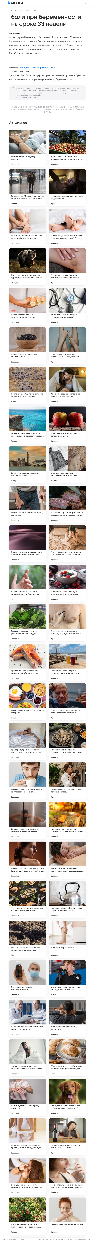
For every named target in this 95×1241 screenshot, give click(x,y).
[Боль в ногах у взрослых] (67, 939)
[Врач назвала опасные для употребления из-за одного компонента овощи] (27, 622)
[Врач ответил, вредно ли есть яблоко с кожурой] (67, 425)
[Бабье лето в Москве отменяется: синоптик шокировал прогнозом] (27, 187)
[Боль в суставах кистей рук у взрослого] (27, 1097)
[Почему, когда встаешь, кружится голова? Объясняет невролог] (27, 543)
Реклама (21, 1239)
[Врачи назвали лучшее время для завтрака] (27, 701)
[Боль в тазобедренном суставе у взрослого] (27, 504)
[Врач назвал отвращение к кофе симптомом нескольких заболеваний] (27, 781)
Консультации (16, 10)
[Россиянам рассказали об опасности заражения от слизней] (67, 820)
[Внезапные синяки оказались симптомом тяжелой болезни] (67, 266)
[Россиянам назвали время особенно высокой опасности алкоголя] (67, 662)
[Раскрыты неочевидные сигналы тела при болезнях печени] (27, 227)
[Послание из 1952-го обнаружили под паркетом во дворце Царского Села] (27, 385)
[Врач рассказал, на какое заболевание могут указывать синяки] (67, 345)
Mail (3, 1239)
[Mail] (8, 3)
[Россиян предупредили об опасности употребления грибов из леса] (67, 741)
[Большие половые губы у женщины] (27, 148)
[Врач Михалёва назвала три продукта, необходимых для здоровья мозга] (27, 662)
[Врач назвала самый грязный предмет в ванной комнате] (27, 820)
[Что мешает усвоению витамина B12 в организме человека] (27, 899)
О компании (11, 1239)
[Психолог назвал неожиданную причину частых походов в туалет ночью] (27, 1136)
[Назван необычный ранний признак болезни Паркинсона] (27, 583)
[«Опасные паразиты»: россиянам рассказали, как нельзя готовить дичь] (67, 504)
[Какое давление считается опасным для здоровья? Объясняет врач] (67, 306)
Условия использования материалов (59, 1239)
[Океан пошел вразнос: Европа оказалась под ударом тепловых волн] (27, 425)
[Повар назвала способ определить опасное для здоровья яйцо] (27, 306)
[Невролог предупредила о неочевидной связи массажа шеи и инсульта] (67, 860)
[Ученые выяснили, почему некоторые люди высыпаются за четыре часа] (27, 1057)
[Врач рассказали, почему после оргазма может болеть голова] (67, 543)
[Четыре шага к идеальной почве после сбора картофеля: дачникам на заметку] (27, 939)
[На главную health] (17, 3)
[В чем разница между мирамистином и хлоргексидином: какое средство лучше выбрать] (27, 978)
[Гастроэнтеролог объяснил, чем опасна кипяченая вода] (67, 899)
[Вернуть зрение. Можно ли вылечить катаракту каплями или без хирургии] (27, 1176)
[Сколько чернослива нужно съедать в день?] (27, 345)
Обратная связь (80, 1239)
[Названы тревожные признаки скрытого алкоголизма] (67, 1136)
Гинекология (30, 10)
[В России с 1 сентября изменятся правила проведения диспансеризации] (27, 1018)
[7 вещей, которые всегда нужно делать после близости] (67, 385)
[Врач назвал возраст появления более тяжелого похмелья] (67, 701)
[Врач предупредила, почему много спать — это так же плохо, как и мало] (27, 741)
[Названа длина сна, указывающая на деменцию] (67, 187)
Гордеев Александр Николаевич (38, 67)
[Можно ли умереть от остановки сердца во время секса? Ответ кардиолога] (67, 227)
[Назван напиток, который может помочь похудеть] (67, 781)
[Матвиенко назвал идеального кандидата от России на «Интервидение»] (67, 978)
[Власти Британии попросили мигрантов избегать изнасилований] (27, 464)
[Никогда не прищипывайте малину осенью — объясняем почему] (27, 1216)
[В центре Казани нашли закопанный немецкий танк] (67, 464)
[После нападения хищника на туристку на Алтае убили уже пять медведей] (27, 266)
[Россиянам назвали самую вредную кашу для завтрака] (67, 583)
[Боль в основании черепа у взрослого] (67, 1018)
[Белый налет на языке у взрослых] (67, 1216)
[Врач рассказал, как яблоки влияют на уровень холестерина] (67, 148)
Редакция (40, 1239)
